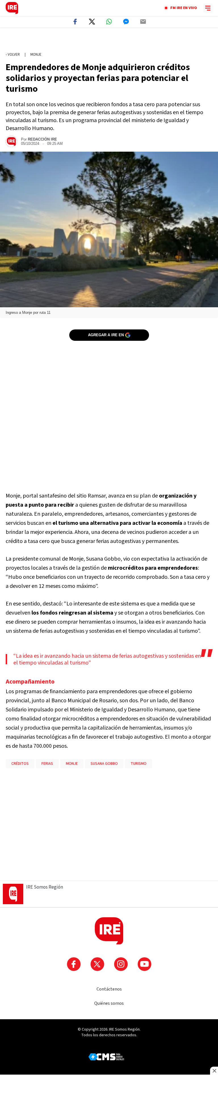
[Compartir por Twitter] (92, 21)
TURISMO (138, 763)
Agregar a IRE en (106, 335)
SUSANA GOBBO (104, 763)
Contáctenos (109, 989)
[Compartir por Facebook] (75, 21)
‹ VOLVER (13, 54)
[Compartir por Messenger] (126, 21)
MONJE (72, 763)
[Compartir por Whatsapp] (109, 21)
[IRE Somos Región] (12, 8)
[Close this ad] (214, 1071)
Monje (35, 54)
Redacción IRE (42, 139)
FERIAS (47, 763)
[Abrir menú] (207, 7)
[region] (109, 40)
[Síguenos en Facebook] (74, 964)
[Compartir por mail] (143, 21)
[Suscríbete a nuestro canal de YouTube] (144, 964)
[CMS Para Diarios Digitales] (106, 1056)
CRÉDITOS (20, 763)
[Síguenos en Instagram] (121, 964)
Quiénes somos (109, 1003)
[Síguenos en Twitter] (97, 964)
